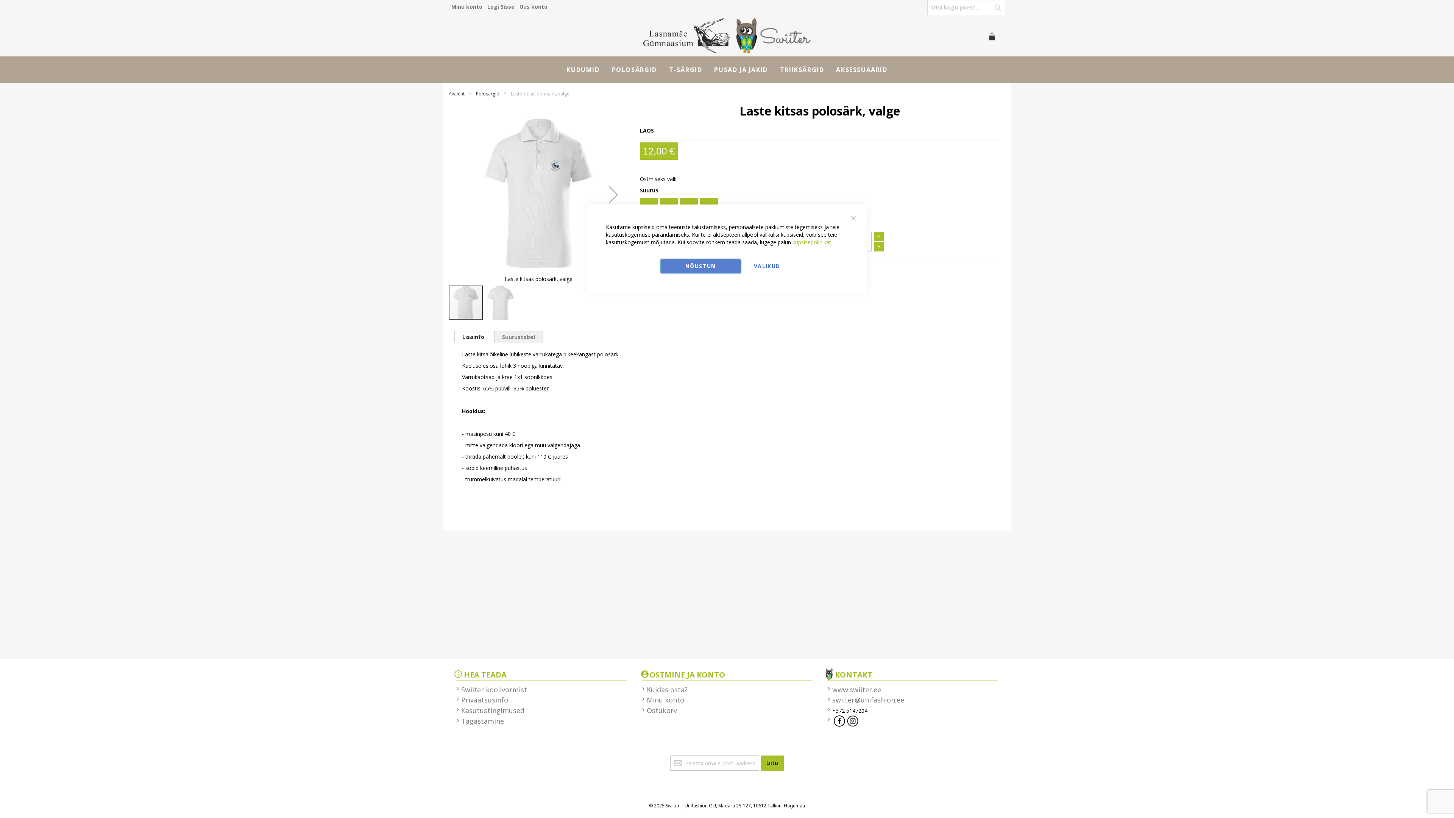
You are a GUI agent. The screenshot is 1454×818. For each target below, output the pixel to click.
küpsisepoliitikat (812, 242)
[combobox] (966, 7)
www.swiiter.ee (856, 689)
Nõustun (700, 266)
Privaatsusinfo (484, 699)
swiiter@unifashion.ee (868, 699)
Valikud (767, 266)
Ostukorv (662, 710)
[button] (613, 195)
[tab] (473, 337)
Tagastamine (482, 721)
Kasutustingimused (492, 710)
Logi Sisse (501, 6)
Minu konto (466, 6)
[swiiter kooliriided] (727, 35)
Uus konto (534, 6)
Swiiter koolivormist (494, 689)
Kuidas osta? (667, 689)
